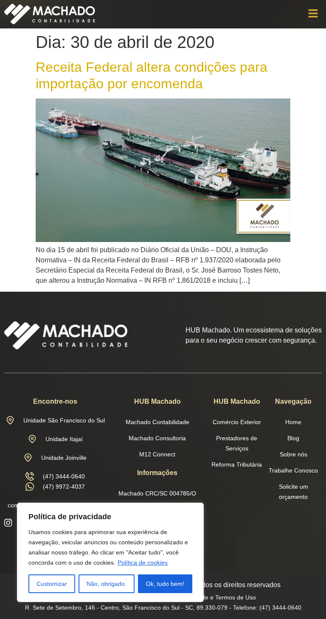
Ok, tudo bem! (165, 583)
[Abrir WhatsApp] (305, 598)
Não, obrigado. (106, 583)
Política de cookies (143, 562)
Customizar (52, 583)
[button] (313, 14)
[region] (110, 552)
